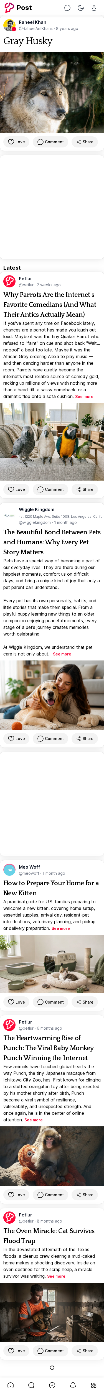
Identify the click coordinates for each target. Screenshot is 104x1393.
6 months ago (49, 1028)
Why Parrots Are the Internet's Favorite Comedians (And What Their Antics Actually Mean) (49, 304)
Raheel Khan (32, 22)
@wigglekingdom (35, 522)
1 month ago (65, 522)
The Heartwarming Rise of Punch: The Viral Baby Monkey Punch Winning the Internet (48, 1048)
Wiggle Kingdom (36, 509)
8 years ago (67, 28)
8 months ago (49, 1221)
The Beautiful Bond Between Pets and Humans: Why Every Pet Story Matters (51, 542)
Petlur (25, 278)
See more (84, 396)
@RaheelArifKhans (36, 28)
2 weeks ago (49, 284)
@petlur (27, 284)
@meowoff (29, 873)
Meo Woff (29, 867)
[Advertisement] (52, 207)
